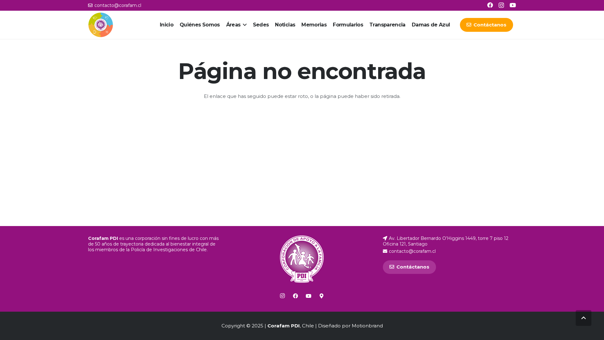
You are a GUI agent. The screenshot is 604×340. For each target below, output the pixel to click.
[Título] (321, 296)
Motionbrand (367, 326)
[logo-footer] (301, 259)
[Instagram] (501, 5)
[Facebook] (490, 5)
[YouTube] (513, 5)
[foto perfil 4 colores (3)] (100, 24)
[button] (244, 25)
